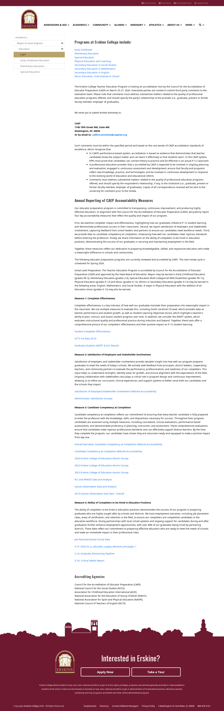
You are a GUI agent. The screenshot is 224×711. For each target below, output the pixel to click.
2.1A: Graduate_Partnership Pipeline (94, 553)
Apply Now (105, 672)
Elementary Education (87, 53)
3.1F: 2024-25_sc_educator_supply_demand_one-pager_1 (105, 546)
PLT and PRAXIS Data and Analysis (93, 479)
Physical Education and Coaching (93, 61)
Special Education (84, 57)
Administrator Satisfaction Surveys (93, 398)
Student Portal (202, 3)
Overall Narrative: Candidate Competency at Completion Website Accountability (118, 444)
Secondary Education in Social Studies (95, 64)
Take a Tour (156, 672)
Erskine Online (150, 3)
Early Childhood (83, 49)
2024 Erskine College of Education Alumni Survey (101, 458)
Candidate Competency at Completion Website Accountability (108, 451)
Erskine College (31, 705)
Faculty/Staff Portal (184, 3)
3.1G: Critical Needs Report (89, 560)
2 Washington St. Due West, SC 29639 (176, 705)
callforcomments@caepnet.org (109, 134)
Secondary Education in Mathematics (95, 68)
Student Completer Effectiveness (93, 331)
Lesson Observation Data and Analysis (96, 486)
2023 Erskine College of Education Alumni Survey (101, 465)
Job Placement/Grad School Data (92, 539)
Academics (21, 37)
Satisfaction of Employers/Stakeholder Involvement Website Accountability (115, 391)
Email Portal (166, 3)
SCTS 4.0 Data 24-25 (85, 338)
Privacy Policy (148, 705)
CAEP (23, 54)
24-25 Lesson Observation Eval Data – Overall (99, 493)
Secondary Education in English (92, 72)
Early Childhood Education (34, 60)
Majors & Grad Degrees (30, 43)
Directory (104, 705)
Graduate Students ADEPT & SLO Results (97, 345)
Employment (90, 705)
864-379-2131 (204, 705)
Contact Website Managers (125, 705)
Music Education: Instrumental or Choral (97, 76)
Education (24, 48)
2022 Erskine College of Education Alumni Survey (101, 472)
